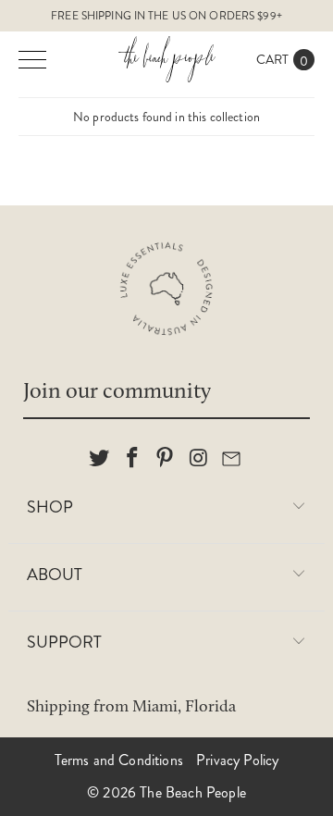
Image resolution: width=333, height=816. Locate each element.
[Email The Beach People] (232, 459)
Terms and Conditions (119, 760)
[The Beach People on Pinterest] (165, 459)
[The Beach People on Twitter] (100, 459)
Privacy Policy (237, 760)
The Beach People (193, 792)
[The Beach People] (166, 59)
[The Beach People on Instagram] (199, 459)
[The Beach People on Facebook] (132, 459)
